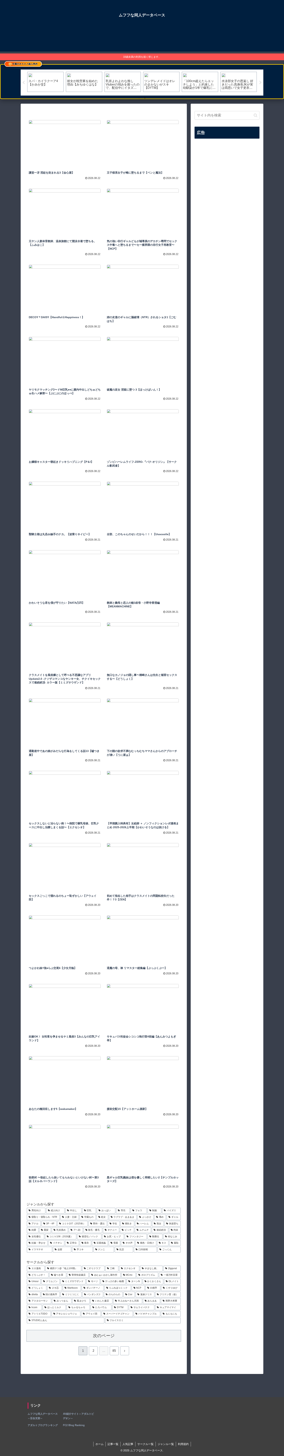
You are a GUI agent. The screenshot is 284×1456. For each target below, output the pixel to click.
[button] (255, 115)
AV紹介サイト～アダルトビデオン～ (78, 1416)
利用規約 (183, 1444)
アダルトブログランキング (43, 1425)
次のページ (104, 1335)
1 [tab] (139, 98)
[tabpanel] (45, 82)
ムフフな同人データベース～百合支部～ (43, 1416)
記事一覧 (113, 1444)
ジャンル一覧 (166, 1444)
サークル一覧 (145, 1444)
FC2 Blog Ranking (74, 1425)
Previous (24, 83)
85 (114, 1350)
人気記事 (127, 1444)
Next (260, 83)
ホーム (99, 1444)
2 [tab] (145, 98)
